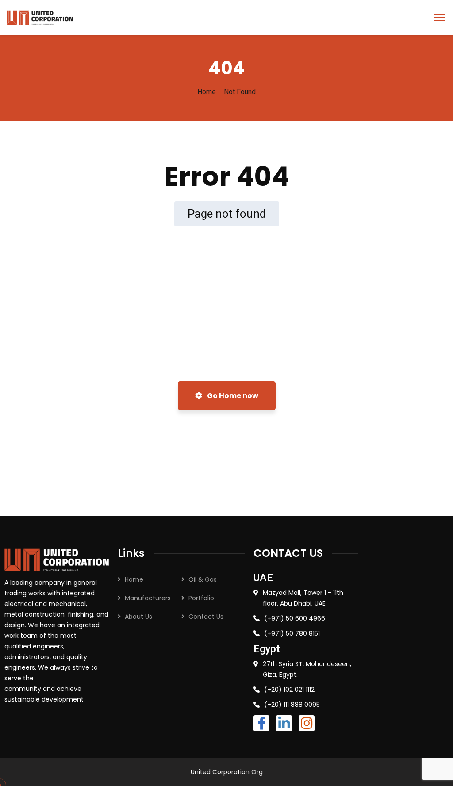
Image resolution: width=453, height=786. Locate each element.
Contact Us (205, 616)
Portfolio (201, 598)
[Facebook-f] (261, 723)
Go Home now (232, 396)
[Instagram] (307, 723)
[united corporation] (40, 17)
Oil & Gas (202, 579)
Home (206, 92)
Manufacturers (148, 598)
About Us (138, 616)
